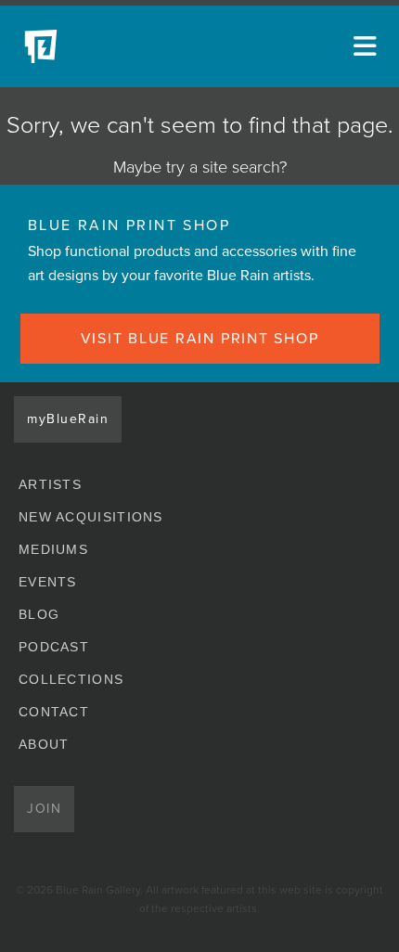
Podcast (54, 646)
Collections (71, 679)
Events (48, 581)
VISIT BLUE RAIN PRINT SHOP (200, 338)
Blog (39, 614)
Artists (50, 484)
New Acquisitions (91, 516)
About (44, 744)
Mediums (53, 549)
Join (44, 809)
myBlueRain (68, 419)
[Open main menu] (362, 46)
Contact (54, 711)
